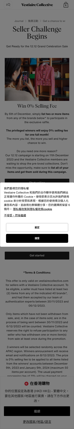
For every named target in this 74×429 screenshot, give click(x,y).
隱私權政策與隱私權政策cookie (32, 209)
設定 (37, 227)
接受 (37, 238)
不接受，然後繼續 (15, 215)
